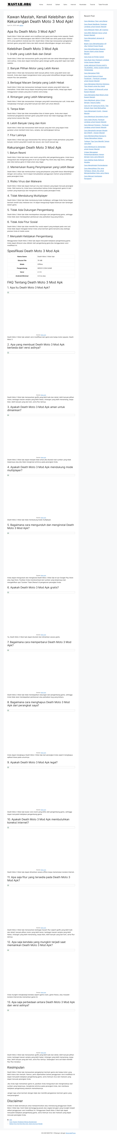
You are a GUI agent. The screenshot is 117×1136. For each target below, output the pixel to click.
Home (41, 4)
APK (10, 1120)
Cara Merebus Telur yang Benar (95, 21)
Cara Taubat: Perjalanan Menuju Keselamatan (23, 1122)
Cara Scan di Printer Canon (94, 57)
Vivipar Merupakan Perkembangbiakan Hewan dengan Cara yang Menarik (94, 154)
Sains (65, 4)
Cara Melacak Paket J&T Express (96, 30)
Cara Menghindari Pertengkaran (96, 165)
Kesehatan (83, 4)
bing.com (43, 335)
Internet (73, 4)
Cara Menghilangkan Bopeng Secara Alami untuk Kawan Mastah (94, 51)
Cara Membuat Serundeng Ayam (96, 116)
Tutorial (92, 4)
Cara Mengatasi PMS (92, 73)
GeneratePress (71, 1133)
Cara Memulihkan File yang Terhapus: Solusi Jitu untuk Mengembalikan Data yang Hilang (96, 171)
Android (49, 4)
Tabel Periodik (103, 4)
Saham (57, 4)
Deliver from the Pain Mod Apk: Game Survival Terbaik (26, 1124)
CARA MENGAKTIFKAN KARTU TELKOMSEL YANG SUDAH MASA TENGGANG (96, 67)
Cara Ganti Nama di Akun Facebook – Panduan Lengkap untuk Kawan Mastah (95, 78)
